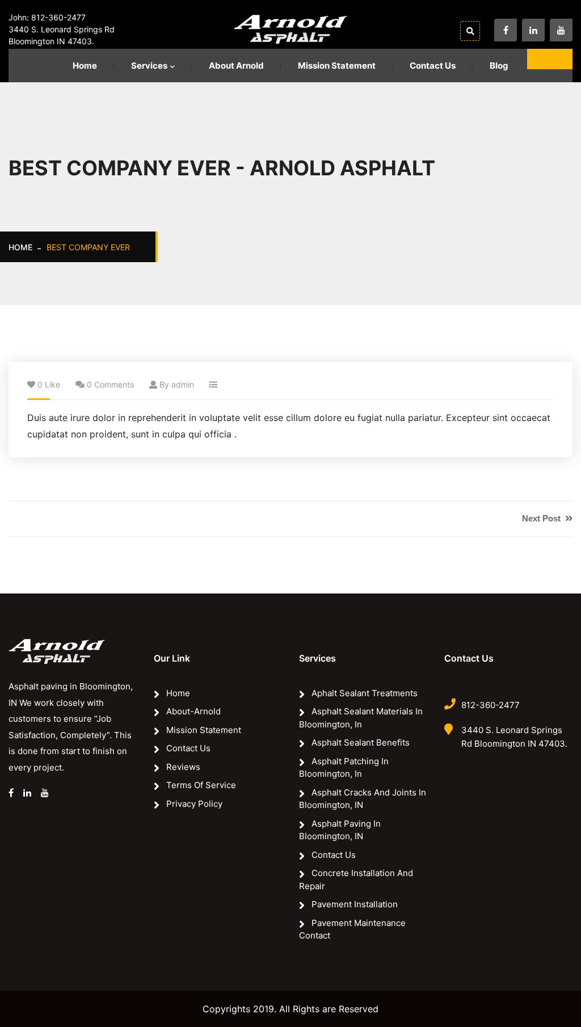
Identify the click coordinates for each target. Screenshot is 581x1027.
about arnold (236, 65)
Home (85, 65)
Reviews (183, 766)
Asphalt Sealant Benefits (360, 742)
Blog (499, 65)
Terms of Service (201, 785)
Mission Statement (337, 65)
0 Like (48, 384)
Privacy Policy (194, 803)
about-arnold (193, 711)
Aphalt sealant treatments (364, 693)
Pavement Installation (354, 904)
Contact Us (433, 65)
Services (149, 65)
